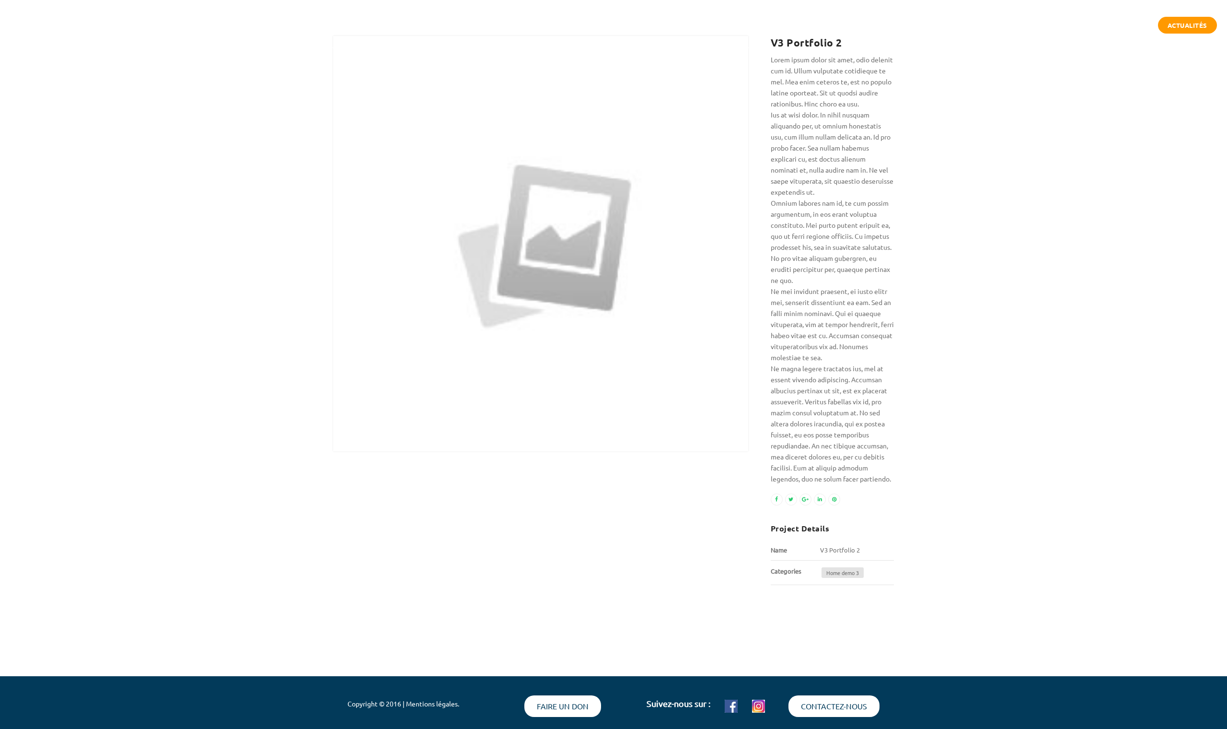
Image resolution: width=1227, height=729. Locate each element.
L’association (882, 26)
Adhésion (943, 26)
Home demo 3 (842, 572)
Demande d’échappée (1019, 26)
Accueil (826, 26)
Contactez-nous (834, 706)
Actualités (1187, 25)
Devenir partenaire (1112, 26)
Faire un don (563, 706)
